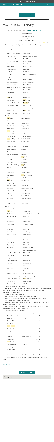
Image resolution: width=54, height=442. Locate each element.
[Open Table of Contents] (4, 8)
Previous (23, 15)
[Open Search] (45, 4)
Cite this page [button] (6, 364)
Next (31, 15)
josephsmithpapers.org (34, 30)
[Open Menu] (47, 4)
